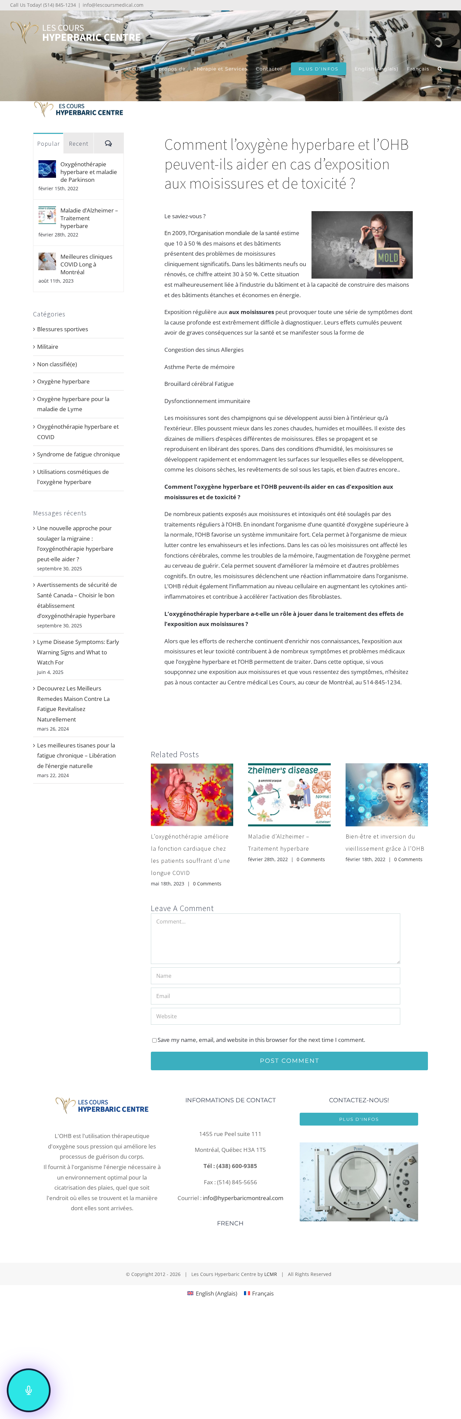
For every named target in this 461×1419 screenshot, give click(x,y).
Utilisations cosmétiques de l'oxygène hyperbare (73, 477)
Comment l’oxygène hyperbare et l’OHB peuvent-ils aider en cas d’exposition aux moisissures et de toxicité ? (286, 164)
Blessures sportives (62, 329)
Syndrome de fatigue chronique (78, 454)
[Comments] (109, 143)
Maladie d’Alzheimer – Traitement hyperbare (89, 218)
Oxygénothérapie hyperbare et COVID (78, 432)
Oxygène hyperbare (63, 381)
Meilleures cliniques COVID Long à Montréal (86, 264)
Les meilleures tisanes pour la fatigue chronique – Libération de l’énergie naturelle (76, 755)
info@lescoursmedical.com (113, 5)
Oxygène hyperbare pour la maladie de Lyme (73, 404)
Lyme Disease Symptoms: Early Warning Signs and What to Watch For (78, 652)
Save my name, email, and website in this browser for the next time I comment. (261, 1040)
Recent (78, 143)
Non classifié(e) (57, 364)
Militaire (47, 346)
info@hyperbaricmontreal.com (243, 1198)
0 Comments (207, 883)
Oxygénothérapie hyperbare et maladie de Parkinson (88, 171)
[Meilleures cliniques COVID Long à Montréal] (47, 257)
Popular (48, 143)
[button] (440, 69)
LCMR (270, 1274)
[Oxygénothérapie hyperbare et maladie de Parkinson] (47, 165)
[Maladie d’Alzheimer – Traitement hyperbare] (47, 211)
